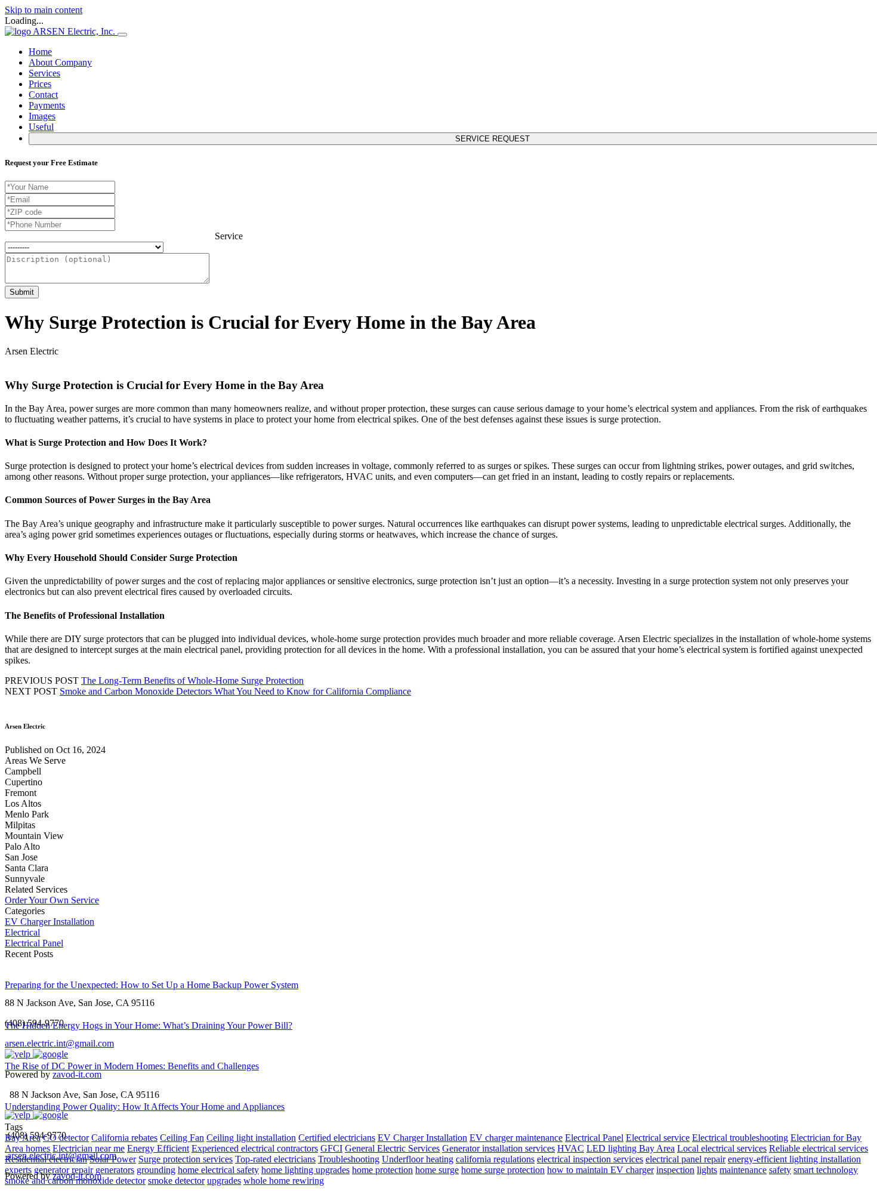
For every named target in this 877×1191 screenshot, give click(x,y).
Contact (43, 95)
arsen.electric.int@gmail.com (59, 1043)
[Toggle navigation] (122, 34)
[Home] (19, 31)
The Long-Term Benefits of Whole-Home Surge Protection (192, 680)
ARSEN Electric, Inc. (75, 31)
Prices (40, 84)
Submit (22, 292)
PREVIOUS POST (42, 680)
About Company (60, 62)
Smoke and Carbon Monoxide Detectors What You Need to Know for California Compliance (235, 691)
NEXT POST (31, 691)
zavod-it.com (77, 1074)
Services (44, 73)
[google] (50, 1054)
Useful (41, 127)
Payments (47, 105)
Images (42, 116)
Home (40, 52)
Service (229, 236)
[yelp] (19, 1054)
